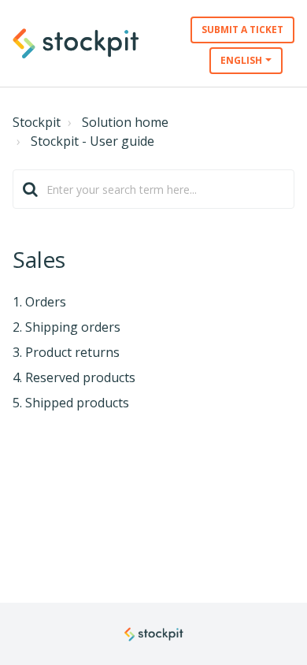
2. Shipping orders (66, 327)
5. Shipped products (71, 402)
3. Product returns (66, 352)
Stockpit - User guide (92, 141)
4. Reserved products (74, 377)
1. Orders (39, 301)
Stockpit (37, 122)
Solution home (125, 122)
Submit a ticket (242, 29)
